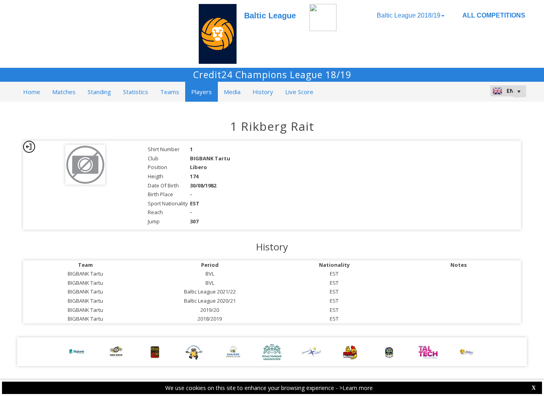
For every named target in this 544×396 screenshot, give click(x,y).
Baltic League (270, 15)
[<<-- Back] (29, 147)
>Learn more (356, 388)
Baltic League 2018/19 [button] (408, 15)
